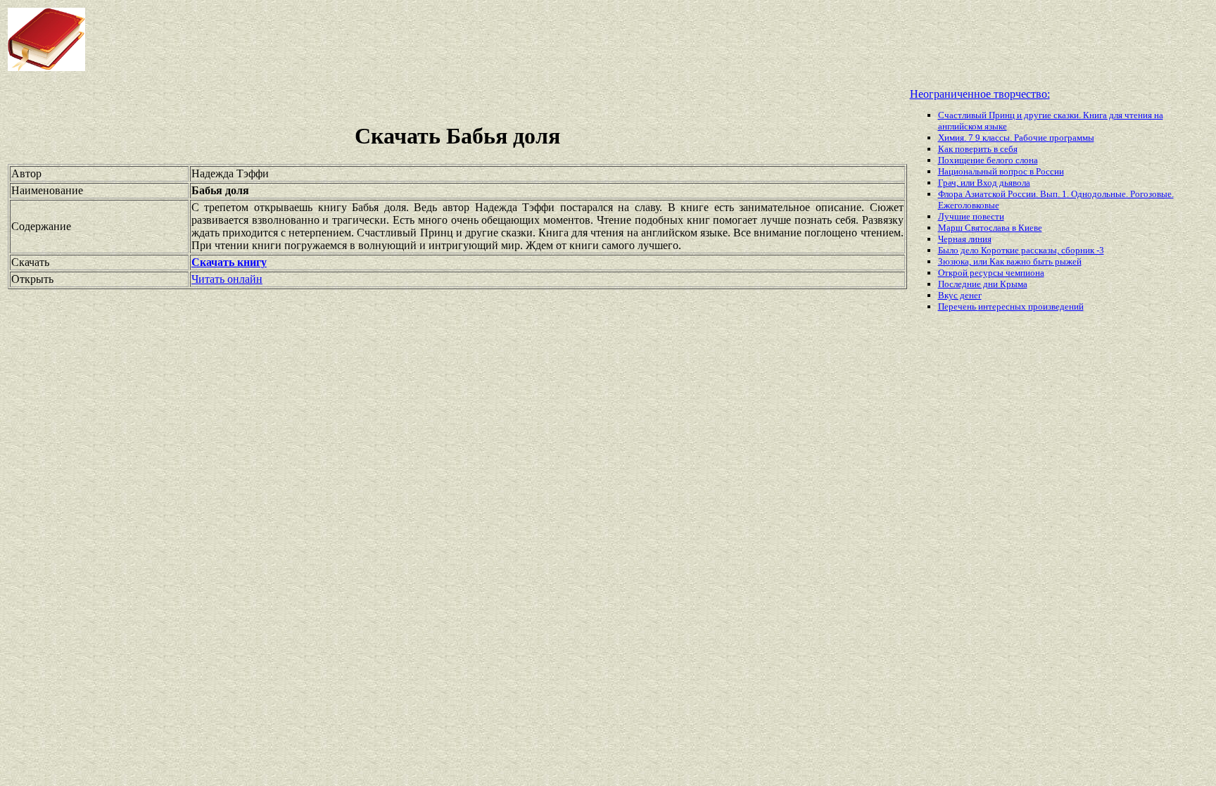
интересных (1003, 306)
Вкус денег (960, 295)
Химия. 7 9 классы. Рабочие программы (1016, 137)
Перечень (958, 306)
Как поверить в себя (978, 149)
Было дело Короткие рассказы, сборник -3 (1021, 250)
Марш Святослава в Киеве (990, 227)
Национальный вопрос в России (1001, 171)
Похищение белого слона (988, 160)
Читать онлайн (226, 279)
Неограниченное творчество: (980, 94)
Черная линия (965, 239)
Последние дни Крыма (982, 284)
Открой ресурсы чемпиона (991, 272)
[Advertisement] (488, 39)
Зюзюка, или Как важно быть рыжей (1010, 261)
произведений (1056, 306)
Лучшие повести (971, 216)
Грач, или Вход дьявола (984, 182)
